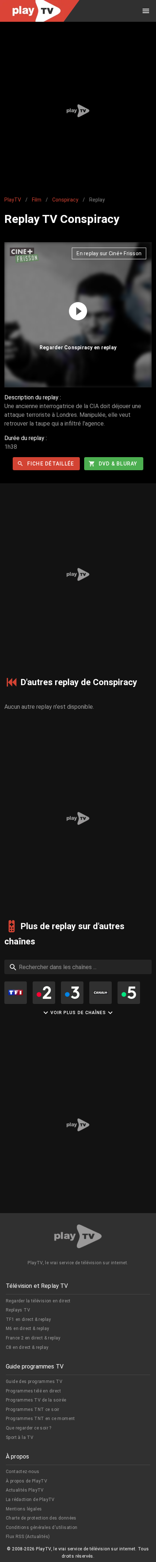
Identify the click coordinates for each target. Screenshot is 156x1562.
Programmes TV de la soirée (36, 1400)
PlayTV (12, 200)
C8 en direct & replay (27, 1347)
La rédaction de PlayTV (30, 1499)
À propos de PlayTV (26, 1481)
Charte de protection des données (41, 1518)
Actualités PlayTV (25, 1490)
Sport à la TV (19, 1437)
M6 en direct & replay (27, 1328)
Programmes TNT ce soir (32, 1409)
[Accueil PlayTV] (78, 1237)
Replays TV (18, 1310)
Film (36, 200)
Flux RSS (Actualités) (28, 1536)
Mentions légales (24, 1509)
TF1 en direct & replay (28, 1319)
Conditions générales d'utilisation (42, 1527)
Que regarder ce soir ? (29, 1428)
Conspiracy (65, 200)
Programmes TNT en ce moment (40, 1418)
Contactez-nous (23, 1471)
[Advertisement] (78, 111)
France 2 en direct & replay (33, 1338)
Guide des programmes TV (34, 1381)
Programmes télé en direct (33, 1391)
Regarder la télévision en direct (38, 1300)
